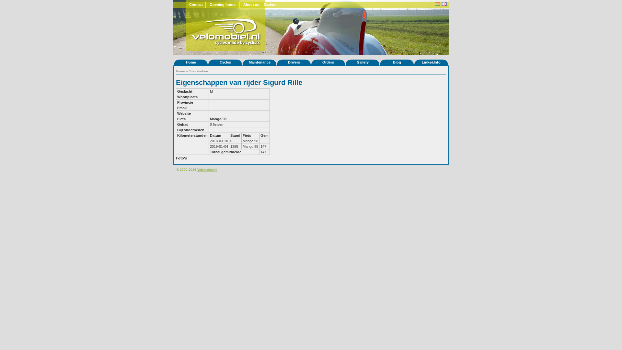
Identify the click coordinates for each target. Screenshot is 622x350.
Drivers (294, 62)
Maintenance (260, 62)
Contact (196, 4)
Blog (397, 62)
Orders (328, 62)
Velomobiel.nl (207, 169)
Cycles (225, 62)
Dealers (270, 4)
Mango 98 (218, 119)
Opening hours (223, 4)
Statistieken (198, 71)
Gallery (363, 62)
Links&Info (431, 62)
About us (251, 4)
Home (191, 62)
